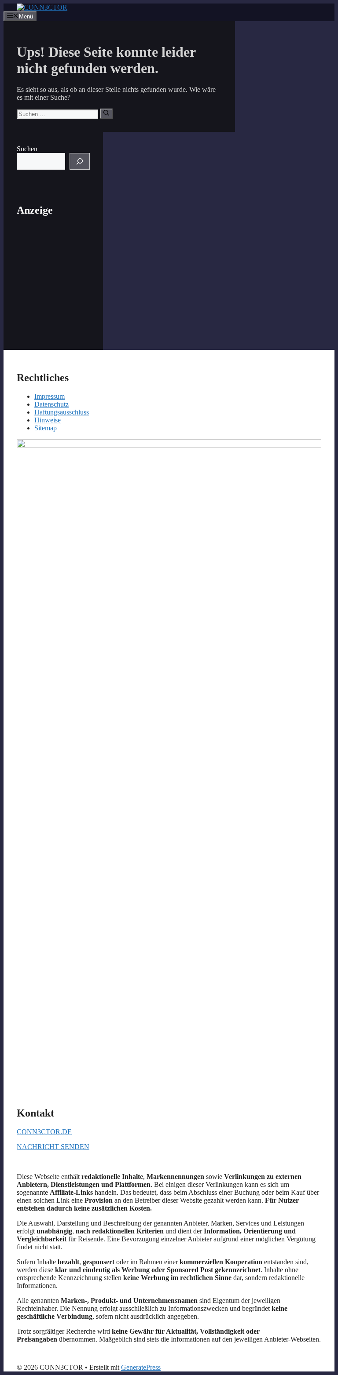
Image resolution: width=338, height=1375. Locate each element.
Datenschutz (51, 404)
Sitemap (45, 428)
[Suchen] (106, 113)
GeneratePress (141, 1367)
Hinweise (47, 420)
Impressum (49, 396)
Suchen (27, 149)
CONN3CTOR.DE (44, 1131)
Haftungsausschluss (61, 412)
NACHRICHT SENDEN (53, 1146)
